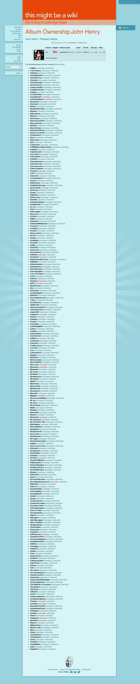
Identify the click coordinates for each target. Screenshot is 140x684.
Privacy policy (53, 670)
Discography (17, 47)
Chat (19, 37)
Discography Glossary (61, 42)
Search (93, 52)
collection (49, 68)
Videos (19, 51)
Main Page (17, 27)
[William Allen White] (69, 661)
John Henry (31, 39)
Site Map (18, 29)
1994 (73, 52)
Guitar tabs (17, 61)
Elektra (78, 52)
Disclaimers (86, 670)
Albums (18, 45)
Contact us (17, 39)
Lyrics (19, 59)
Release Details (48, 39)
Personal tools (129, 2)
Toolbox (18, 73)
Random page (16, 33)
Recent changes (16, 31)
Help (19, 35)
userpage (41, 68)
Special (125, 28)
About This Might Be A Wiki (70, 670)
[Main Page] (69, 12)
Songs (19, 57)
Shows (19, 49)
